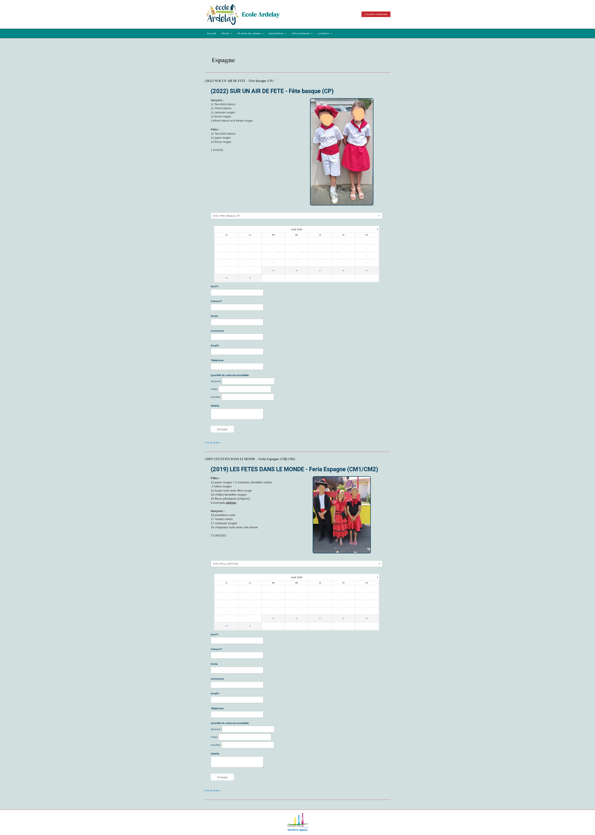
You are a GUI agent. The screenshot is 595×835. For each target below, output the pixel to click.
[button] (375, 14)
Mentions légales (298, 829)
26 (296, 270)
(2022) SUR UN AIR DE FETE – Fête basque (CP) (239, 81)
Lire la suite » (213, 442)
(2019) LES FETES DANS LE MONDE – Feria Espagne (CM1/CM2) (250, 459)
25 (273, 270)
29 (367, 270)
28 (343, 270)
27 (320, 270)
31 (250, 278)
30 (226, 278)
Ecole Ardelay (261, 14)
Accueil (211, 33)
